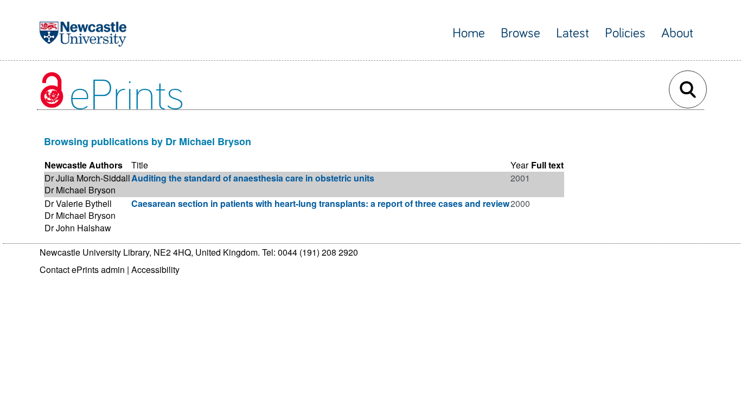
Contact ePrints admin (82, 269)
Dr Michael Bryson (80, 190)
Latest (572, 33)
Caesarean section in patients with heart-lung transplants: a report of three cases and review (320, 203)
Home (468, 33)
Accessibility (155, 269)
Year (519, 165)
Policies (625, 33)
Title (139, 165)
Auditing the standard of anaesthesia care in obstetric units (252, 178)
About (677, 33)
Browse (520, 33)
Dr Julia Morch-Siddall (87, 178)
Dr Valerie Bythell (78, 203)
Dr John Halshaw (77, 228)
